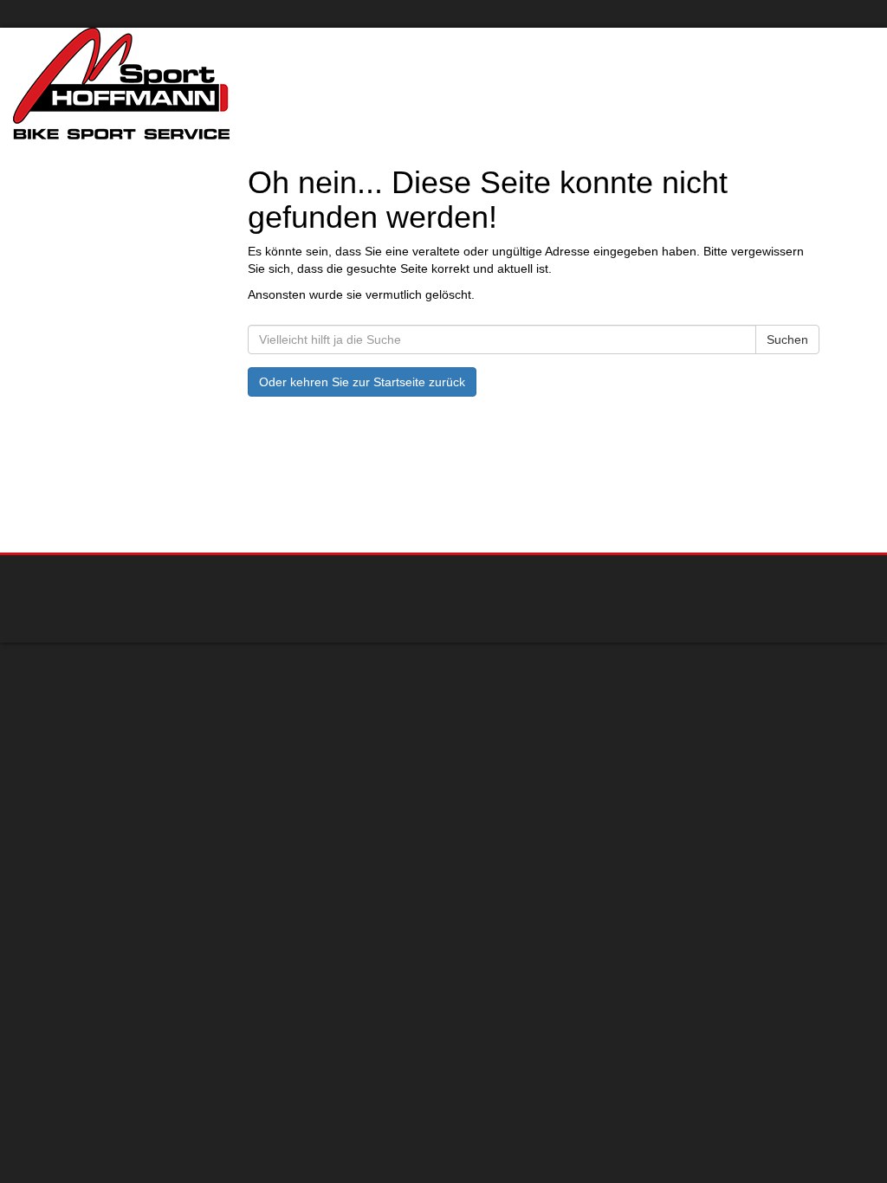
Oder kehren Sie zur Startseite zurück (362, 382)
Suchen (787, 339)
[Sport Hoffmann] (185, 83)
